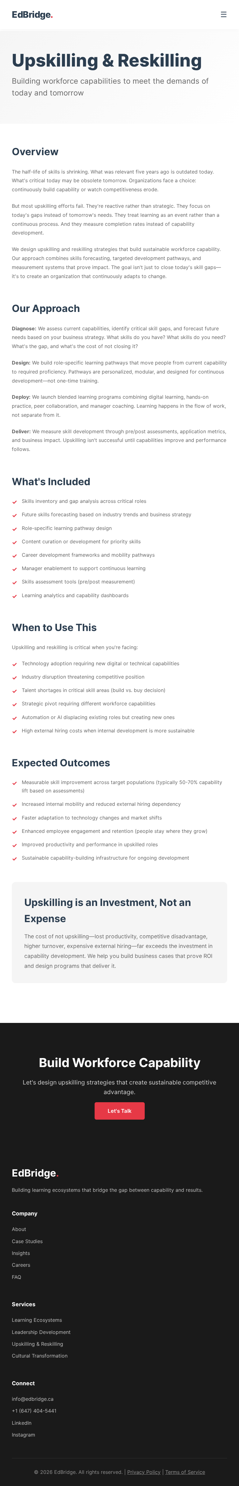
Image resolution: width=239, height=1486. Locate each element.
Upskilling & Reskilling (37, 1344)
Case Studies (27, 1241)
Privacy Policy (144, 1472)
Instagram (23, 1435)
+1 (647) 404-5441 (34, 1411)
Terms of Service (185, 1472)
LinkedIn (21, 1423)
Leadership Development (41, 1332)
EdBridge (32, 14)
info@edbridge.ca (33, 1399)
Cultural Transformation (40, 1356)
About (19, 1229)
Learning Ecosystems (37, 1320)
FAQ (16, 1277)
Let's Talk (120, 1111)
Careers (21, 1265)
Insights (21, 1253)
